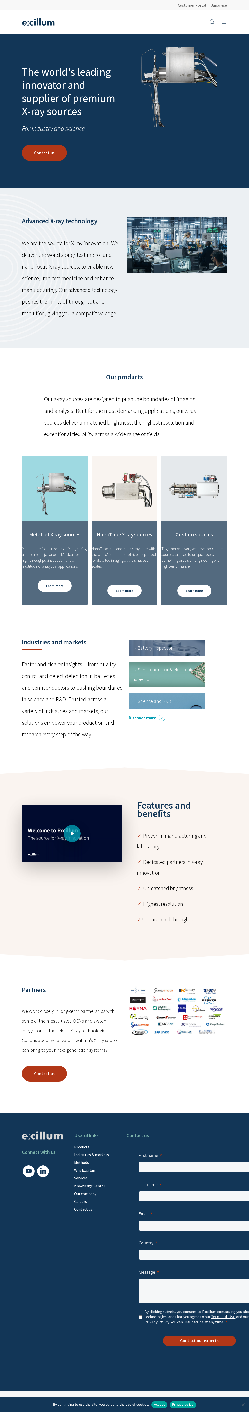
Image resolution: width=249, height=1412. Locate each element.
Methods (81, 1162)
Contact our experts (199, 1340)
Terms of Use (223, 1316)
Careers (80, 1201)
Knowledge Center (89, 1185)
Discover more (142, 718)
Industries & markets (91, 1154)
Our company (85, 1193)
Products (81, 1146)
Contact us (83, 1209)
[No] (242, 1404)
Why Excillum (85, 1170)
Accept (159, 1404)
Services (81, 1178)
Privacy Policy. (157, 1322)
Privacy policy (183, 1404)
